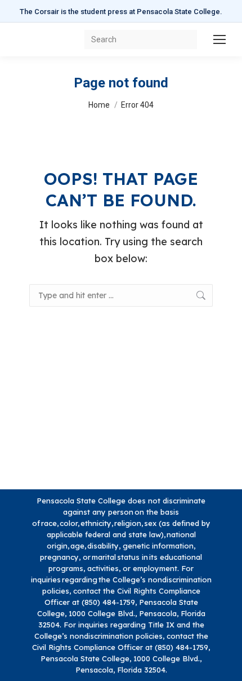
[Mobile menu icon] (219, 39)
